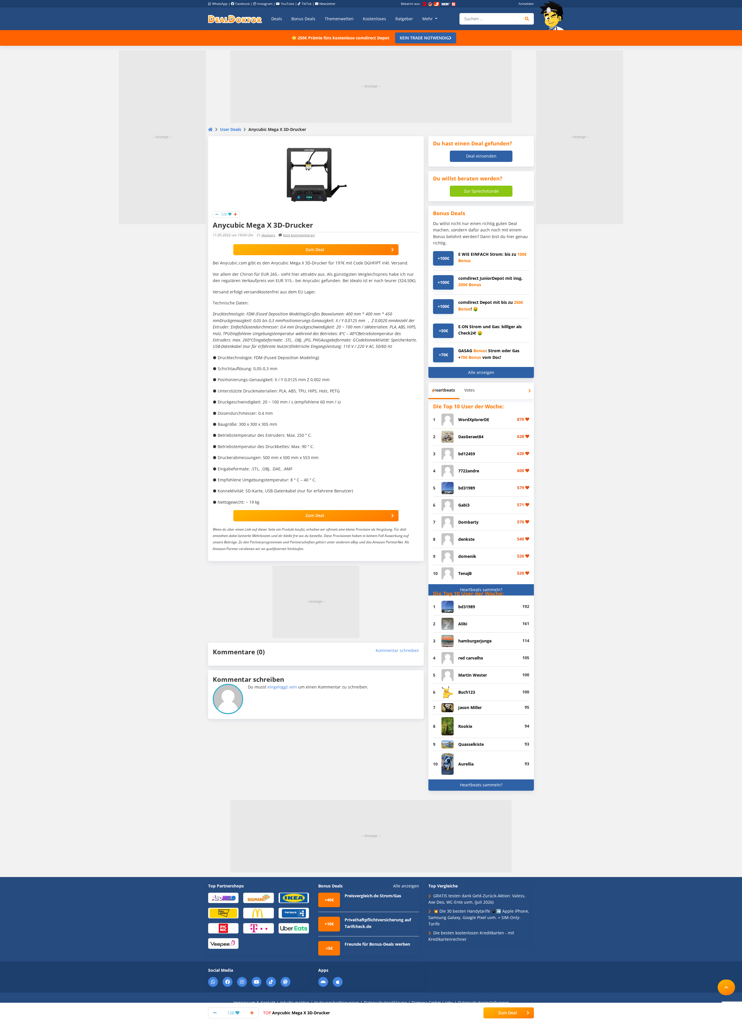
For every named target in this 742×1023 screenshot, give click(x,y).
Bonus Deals (303, 18)
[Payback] (294, 912)
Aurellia (466, 764)
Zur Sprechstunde (481, 191)
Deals (276, 18)
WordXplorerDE (473, 419)
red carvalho (470, 658)
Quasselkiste (471, 744)
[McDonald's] (258, 912)
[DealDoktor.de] (235, 18)
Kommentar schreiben (397, 650)
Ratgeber (404, 18)
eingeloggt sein (282, 687)
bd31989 (466, 488)
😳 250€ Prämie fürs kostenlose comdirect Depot (340, 38)
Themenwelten (339, 18)
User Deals (230, 129)
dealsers (268, 235)
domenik (467, 556)
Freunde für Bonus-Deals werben (377, 944)
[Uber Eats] (294, 927)
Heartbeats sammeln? (481, 589)
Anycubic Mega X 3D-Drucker (296, 1012)
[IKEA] (294, 897)
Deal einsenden (481, 156)
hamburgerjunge (475, 641)
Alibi (462, 623)
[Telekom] (258, 927)
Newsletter (327, 3)
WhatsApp (220, 3)
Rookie (465, 726)
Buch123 (466, 692)
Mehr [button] (428, 18)
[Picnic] (223, 927)
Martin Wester (472, 675)
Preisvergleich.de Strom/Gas (373, 895)
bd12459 (466, 453)
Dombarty (468, 522)
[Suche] (527, 19)
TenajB (465, 573)
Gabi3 (464, 505)
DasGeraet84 (470, 436)
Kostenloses (374, 18)
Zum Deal (314, 249)
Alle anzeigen (481, 372)
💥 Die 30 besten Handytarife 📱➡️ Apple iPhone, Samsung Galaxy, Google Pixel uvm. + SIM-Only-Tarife (478, 917)
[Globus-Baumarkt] (258, 897)
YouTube (287, 3)
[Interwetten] (223, 912)
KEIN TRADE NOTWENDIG (424, 38)
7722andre (468, 471)
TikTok (307, 3)
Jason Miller (470, 707)
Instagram (264, 3)
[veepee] (223, 943)
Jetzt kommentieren (299, 235)
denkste (466, 539)
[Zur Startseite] (553, 15)
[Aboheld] (223, 897)
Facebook (242, 3)
